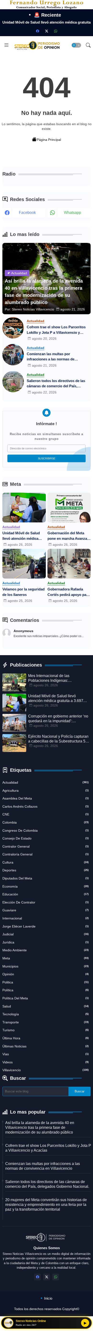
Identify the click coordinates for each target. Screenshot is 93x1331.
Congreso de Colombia (45, 830)
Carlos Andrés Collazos (45, 806)
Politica (45, 982)
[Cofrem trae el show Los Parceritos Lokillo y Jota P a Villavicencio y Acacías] (13, 328)
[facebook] (37, 31)
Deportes (45, 870)
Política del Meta (45, 998)
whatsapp (72, 213)
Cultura (45, 862)
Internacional (45, 918)
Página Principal (49, 140)
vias (45, 1054)
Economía (45, 886)
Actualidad (45, 782)
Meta (45, 958)
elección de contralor (45, 902)
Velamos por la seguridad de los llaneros (23, 592)
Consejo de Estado (45, 838)
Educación (45, 894)
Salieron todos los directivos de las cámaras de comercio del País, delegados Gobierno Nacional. (56, 384)
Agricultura (45, 790)
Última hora (45, 1038)
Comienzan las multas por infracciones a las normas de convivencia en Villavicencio (50, 357)
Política (45, 990)
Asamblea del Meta (45, 798)
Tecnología (45, 1014)
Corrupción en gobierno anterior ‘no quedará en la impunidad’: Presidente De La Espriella (58, 718)
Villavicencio (45, 1070)
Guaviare (45, 910)
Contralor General (45, 846)
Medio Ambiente (45, 950)
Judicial (45, 934)
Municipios (45, 966)
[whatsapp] (55, 31)
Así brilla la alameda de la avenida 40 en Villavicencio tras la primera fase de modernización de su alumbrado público (39, 1127)
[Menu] (6, 45)
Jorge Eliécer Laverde (45, 926)
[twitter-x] (46, 31)
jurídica (45, 942)
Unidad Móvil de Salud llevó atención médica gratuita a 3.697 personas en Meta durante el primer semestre (23, 536)
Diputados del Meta (45, 878)
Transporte (45, 1022)
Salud (45, 1006)
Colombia (45, 822)
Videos (45, 1062)
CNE (45, 814)
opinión (45, 974)
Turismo (45, 1030)
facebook (27, 213)
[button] (76, 45)
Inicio (48, 1298)
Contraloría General (45, 854)
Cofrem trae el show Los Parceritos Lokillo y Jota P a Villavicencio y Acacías (56, 330)
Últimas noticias (45, 1046)
